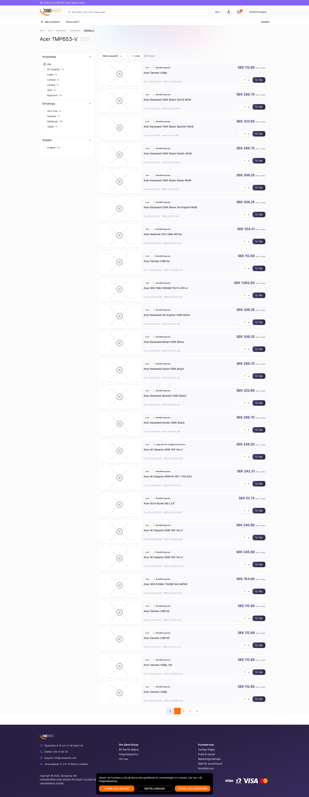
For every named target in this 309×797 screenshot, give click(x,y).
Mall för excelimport (210, 763)
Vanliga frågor (206, 749)
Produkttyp (49, 56)
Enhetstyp (48, 103)
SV (216, 12)
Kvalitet (46, 140)
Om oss (123, 759)
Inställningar (154, 788)
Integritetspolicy (128, 754)
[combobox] (137, 12)
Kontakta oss (206, 768)
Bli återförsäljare (258, 12)
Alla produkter (52, 21)
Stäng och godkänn (192, 788)
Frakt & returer (206, 754)
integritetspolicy (108, 781)
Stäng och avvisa (116, 788)
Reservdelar (72, 21)
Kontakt (265, 21)
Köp (261, 79)
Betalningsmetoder (209, 759)
